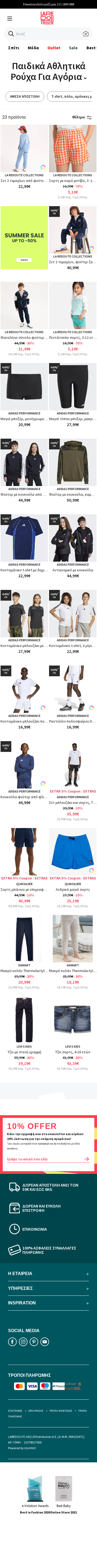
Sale (73, 47)
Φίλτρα (78, 117)
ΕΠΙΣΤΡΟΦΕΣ (15, 1411)
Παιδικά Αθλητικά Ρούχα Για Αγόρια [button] (48, 71)
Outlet (53, 47)
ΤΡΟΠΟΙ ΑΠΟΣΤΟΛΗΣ (60, 1411)
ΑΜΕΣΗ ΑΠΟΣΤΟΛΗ (25, 96)
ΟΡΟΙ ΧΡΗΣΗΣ (35, 1411)
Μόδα (33, 47)
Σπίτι (13, 47)
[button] (11, 34)
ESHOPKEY (30, 1448)
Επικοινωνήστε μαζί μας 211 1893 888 (48, 4)
